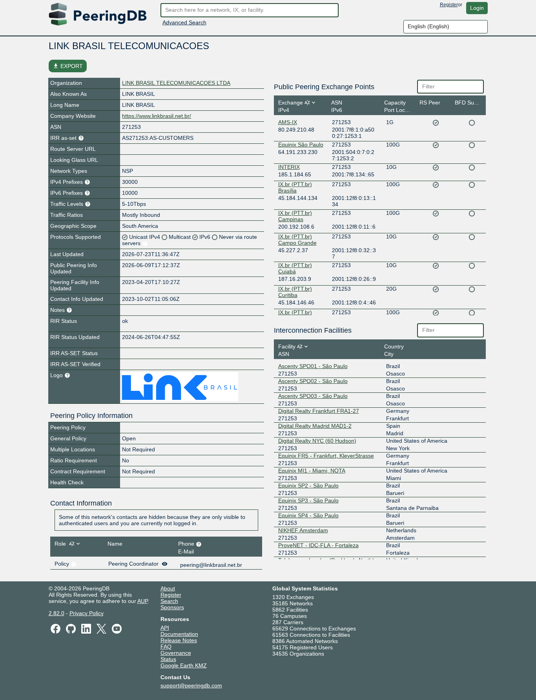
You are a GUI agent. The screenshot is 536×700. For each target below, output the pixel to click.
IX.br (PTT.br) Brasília (295, 187)
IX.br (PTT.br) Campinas (295, 216)
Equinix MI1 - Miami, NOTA (311, 470)
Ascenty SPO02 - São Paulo (313, 381)
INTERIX (289, 167)
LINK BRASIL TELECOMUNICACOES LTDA (176, 83)
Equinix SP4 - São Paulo (308, 515)
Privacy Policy (86, 613)
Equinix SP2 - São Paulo (308, 485)
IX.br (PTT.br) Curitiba (295, 292)
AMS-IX (287, 122)
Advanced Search (184, 22)
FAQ (165, 646)
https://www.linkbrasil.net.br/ (156, 116)
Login (477, 8)
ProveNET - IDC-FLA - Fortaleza (318, 545)
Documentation (179, 634)
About (167, 588)
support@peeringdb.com (191, 685)
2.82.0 (56, 613)
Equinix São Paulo (300, 144)
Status (168, 659)
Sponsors (172, 607)
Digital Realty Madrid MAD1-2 (315, 426)
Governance (175, 653)
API (164, 628)
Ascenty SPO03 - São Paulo (313, 396)
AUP (142, 601)
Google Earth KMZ (183, 665)
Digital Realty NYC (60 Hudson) (317, 441)
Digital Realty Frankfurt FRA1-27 (318, 411)
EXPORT (68, 66)
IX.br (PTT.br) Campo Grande (297, 239)
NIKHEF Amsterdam (303, 530)
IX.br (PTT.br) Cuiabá (295, 268)
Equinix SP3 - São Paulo (308, 500)
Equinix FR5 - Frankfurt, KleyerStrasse (326, 456)
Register (449, 4)
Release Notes (178, 640)
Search (169, 601)
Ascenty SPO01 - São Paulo (313, 366)
